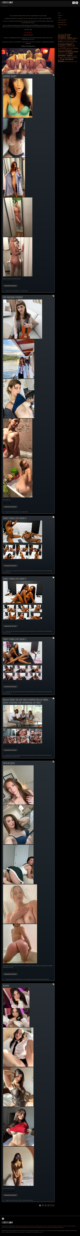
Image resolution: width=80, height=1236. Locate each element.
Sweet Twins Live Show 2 (14, 639)
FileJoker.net (26, 18)
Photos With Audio (62, 20)
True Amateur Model (24, 290)
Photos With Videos (19, 979)
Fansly (63, 48)
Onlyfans (29, 979)
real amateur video (48, 570)
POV (67, 53)
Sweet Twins (5, 572)
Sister (9, 756)
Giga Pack (10, 979)
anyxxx (47, 1227)
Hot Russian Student (13, 297)
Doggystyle (64, 46)
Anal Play (65, 39)
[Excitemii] (7, 3)
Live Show (38, 570)
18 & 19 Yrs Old (62, 34)
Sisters (11, 756)
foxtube (43, 1227)
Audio (59, 13)
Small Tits (15, 756)
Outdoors (64, 53)
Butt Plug (22, 570)
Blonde (73, 39)
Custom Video (27, 570)
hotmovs (6, 1227)
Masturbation (68, 50)
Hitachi (72, 48)
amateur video (17, 570)
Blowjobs (18, 755)
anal (15, 755)
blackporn (61, 1227)
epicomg (50, 1227)
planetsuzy (39, 1227)
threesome (74, 57)
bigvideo (10, 1227)
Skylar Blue (40, 979)
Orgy (49, 755)
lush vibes (42, 570)
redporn (14, 1227)
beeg (21, 1227)
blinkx (6, 985)
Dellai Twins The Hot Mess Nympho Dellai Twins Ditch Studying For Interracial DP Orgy (25, 701)
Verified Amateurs (71, 61)
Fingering (68, 48)
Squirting (66, 57)
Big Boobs (70, 39)
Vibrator (75, 61)
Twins (9, 572)
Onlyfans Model (34, 979)
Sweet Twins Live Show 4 (14, 518)
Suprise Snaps (9, 76)
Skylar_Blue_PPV (45, 979)
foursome (35, 755)
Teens (69, 57)
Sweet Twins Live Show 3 (14, 578)
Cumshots (71, 43)
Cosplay (59, 43)
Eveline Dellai (30, 755)
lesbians (63, 50)
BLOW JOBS (65, 41)
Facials (59, 48)
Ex (5, 290)
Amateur (68, 34)
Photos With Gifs (62, 22)
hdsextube (35, 1227)
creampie (66, 43)
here (6, 25)
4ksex (31, 1227)
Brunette (71, 41)
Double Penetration (24, 755)
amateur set (17, 290)
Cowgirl (62, 43)
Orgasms (60, 53)
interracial (45, 755)
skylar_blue (9, 763)
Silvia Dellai (5, 756)
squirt (63, 57)
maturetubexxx (56, 1227)
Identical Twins (33, 570)
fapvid (3, 1227)
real (50, 755)
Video (9, 570)
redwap (17, 1227)
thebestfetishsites (25, 1227)
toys (59, 59)
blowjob (60, 41)
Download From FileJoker (10, 285)
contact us (41, 1232)
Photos (9, 290)
